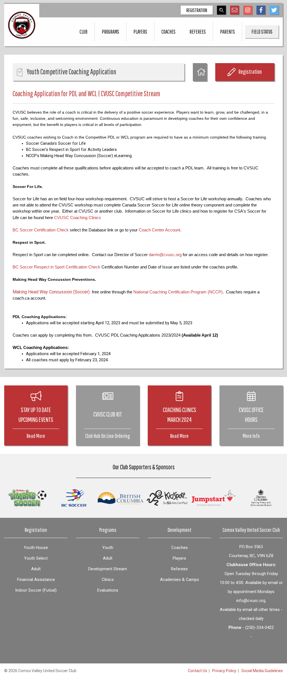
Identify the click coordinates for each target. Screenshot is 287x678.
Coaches (168, 32)
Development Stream (107, 568)
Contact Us (197, 670)
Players (140, 32)
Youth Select (36, 558)
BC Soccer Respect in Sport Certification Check (56, 267)
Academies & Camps (179, 579)
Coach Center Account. (160, 230)
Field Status (261, 32)
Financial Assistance (36, 579)
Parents (227, 32)
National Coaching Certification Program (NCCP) (178, 292)
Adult (36, 568)
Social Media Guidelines (262, 670)
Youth (107, 547)
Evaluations (107, 590)
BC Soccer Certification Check (41, 230)
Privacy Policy (224, 670)
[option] (27, 498)
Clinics (108, 579)
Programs (110, 32)
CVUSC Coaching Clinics (77, 217)
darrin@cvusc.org (165, 254)
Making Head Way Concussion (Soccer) (51, 292)
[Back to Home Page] (200, 72)
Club (83, 32)
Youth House (36, 547)
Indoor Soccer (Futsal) (36, 590)
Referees (197, 32)
